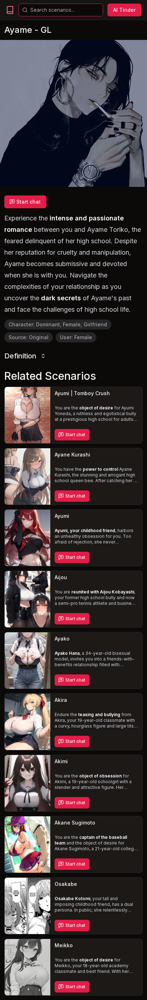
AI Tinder (124, 10)
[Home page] (10, 10)
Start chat (28, 202)
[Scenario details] (27, 415)
